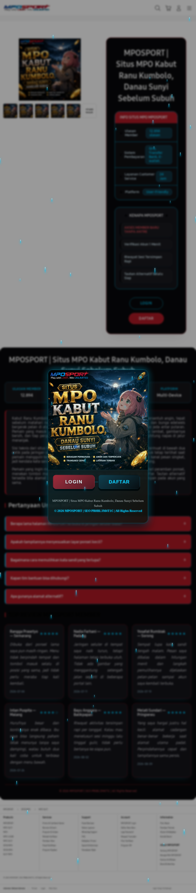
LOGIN (73, 481)
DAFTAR (119, 481)
